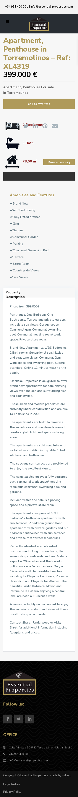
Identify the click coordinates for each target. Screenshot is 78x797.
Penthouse (31, 87)
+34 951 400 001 (16, 7)
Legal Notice (11, 784)
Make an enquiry (59, 162)
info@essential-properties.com (52, 7)
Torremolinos (17, 93)
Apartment (12, 87)
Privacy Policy (12, 792)
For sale (47, 87)
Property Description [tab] (13, 294)
